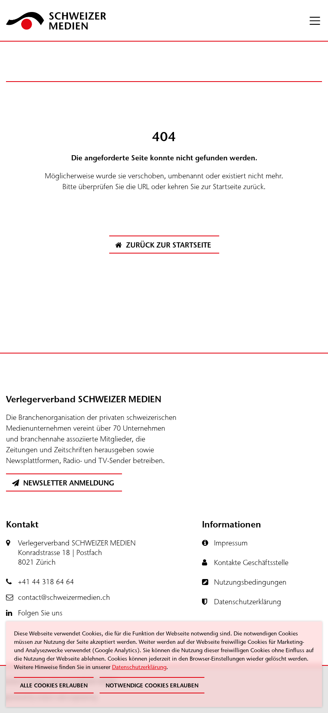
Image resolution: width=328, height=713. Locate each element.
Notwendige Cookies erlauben (152, 685)
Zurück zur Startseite (167, 245)
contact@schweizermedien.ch (64, 597)
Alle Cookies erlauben (54, 685)
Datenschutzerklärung (139, 667)
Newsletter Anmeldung (67, 483)
